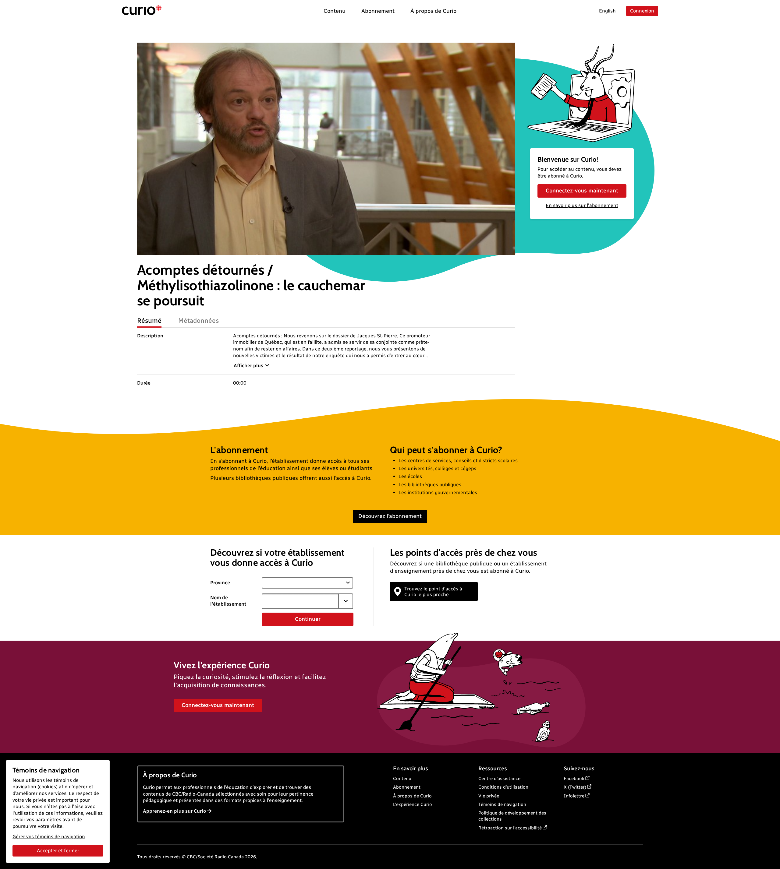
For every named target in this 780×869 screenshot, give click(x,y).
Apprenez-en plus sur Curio (174, 811)
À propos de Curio (412, 796)
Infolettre (574, 796)
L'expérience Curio (412, 804)
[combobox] (300, 601)
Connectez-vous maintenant (582, 190)
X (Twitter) (575, 787)
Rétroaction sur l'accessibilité (510, 828)
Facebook (574, 778)
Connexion (642, 11)
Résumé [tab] (149, 320)
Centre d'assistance (499, 778)
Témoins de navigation (502, 804)
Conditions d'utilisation (503, 787)
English (607, 11)
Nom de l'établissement (228, 601)
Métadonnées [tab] (198, 320)
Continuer (308, 619)
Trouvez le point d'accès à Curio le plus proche (433, 591)
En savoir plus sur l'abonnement (582, 205)
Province (220, 583)
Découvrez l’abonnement (390, 516)
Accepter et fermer (58, 850)
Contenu (402, 778)
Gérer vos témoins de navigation (48, 836)
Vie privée (488, 796)
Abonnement (406, 787)
